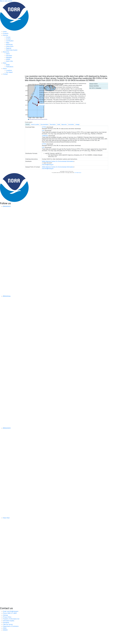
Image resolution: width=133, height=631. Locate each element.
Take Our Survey (8, 624)
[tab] (27, 124)
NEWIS (8, 59)
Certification (9, 41)
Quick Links (9, 61)
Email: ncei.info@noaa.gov (10, 611)
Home (5, 31)
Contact (5, 74)
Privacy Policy (7, 617)
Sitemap (5, 615)
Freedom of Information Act (11, 619)
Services (5, 35)
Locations (9, 70)
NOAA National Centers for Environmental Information (58, 161)
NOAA (5, 628)
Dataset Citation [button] (93, 83)
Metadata (9, 57)
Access (8, 37)
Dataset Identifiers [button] (94, 86)
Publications (9, 66)
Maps (7, 42)
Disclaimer (6, 622)
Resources (6, 52)
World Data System (11, 50)
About (5, 68)
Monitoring (9, 44)
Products (5, 33)
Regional (8, 48)
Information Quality (8, 620)
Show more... (42, 105)
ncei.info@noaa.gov (47, 164)
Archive (8, 39)
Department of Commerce (10, 626)
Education (9, 55)
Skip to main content (6, 1)
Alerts (8, 53)
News (4, 63)
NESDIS (5, 630)
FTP (43, 130)
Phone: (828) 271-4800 (10, 613)
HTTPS (44, 127)
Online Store (9, 46)
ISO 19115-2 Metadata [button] (95, 88)
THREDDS (45, 135)
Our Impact (9, 72)
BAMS (8, 65)
